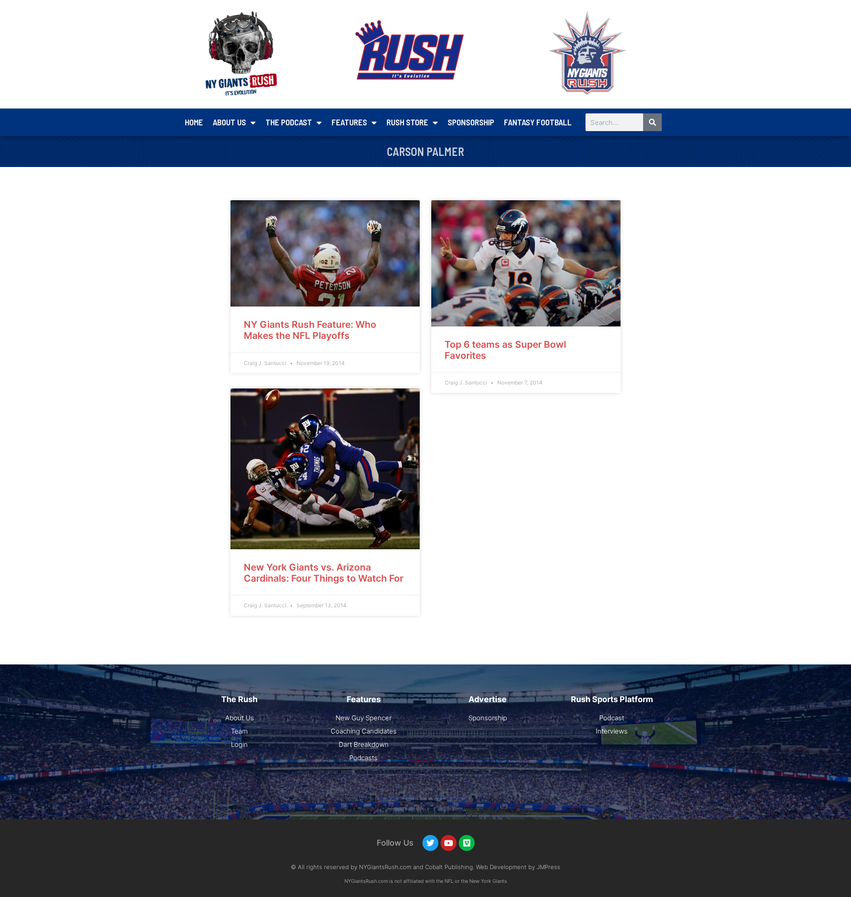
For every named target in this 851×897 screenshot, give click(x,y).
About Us (229, 122)
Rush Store (407, 122)
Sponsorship (471, 122)
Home (194, 122)
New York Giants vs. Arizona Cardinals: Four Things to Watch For (323, 573)
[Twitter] (430, 843)
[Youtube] (449, 843)
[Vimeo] (467, 843)
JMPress (548, 866)
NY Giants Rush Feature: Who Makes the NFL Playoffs (310, 330)
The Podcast (288, 122)
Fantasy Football (538, 122)
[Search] (652, 122)
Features (349, 122)
